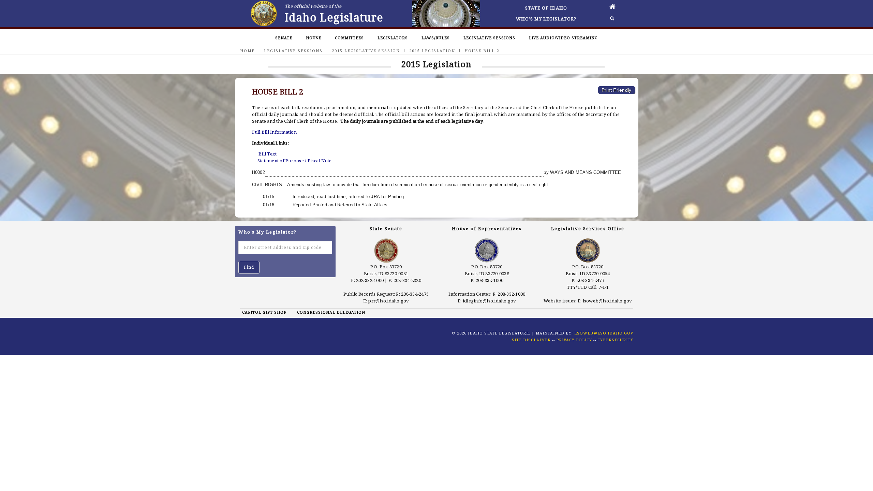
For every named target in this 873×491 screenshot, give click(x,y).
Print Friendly (617, 90)
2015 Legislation (432, 50)
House (313, 37)
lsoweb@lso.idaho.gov (607, 301)
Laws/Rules (435, 37)
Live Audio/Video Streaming (563, 37)
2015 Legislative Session (366, 50)
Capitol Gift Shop (264, 312)
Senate (283, 37)
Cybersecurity (615, 339)
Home (247, 50)
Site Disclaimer (531, 339)
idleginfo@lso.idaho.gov (489, 301)
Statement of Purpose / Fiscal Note (294, 161)
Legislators (393, 37)
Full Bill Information (274, 132)
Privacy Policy (574, 339)
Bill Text (267, 154)
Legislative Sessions (489, 37)
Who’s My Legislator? (546, 19)
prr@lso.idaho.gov (388, 301)
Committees (349, 37)
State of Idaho (546, 8)
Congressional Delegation (331, 312)
